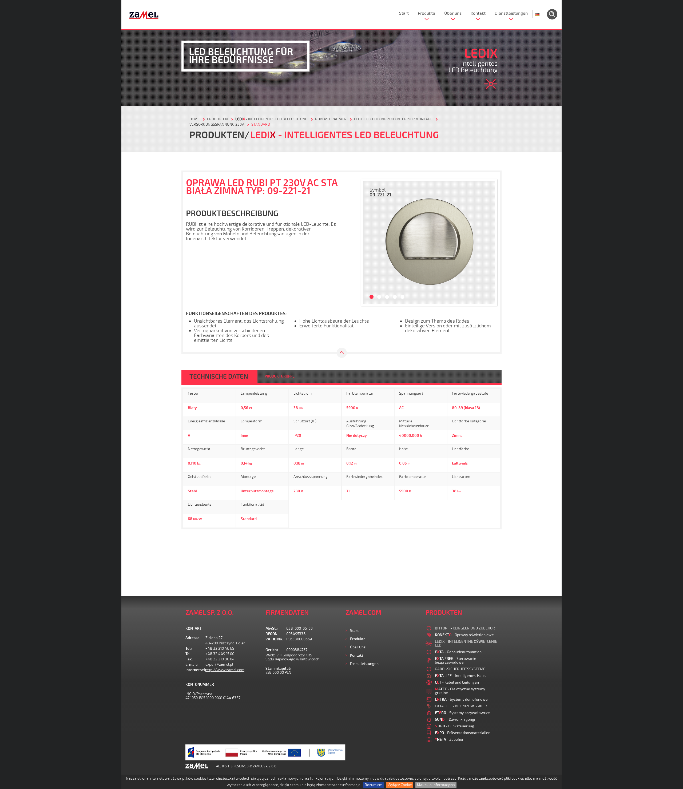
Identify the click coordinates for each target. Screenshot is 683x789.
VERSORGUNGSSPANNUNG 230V (216, 124)
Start (404, 13)
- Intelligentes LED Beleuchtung (271, 119)
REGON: (272, 634)
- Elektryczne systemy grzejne (460, 691)
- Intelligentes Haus (460, 675)
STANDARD (260, 124)
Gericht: (272, 650)
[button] (369, 242)
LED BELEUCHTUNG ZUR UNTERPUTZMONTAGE (393, 119)
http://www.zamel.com (224, 670)
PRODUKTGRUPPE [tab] (280, 376)
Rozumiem (373, 785)
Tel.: (188, 649)
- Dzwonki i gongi (455, 719)
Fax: (189, 659)
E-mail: (191, 665)
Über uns (453, 13)
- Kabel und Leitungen (457, 682)
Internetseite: (195, 670)
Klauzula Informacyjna (436, 785)
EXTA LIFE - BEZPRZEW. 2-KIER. (461, 706)
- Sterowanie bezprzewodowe (455, 660)
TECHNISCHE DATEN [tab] (218, 376)
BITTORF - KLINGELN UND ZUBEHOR (465, 628)
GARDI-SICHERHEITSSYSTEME (460, 669)
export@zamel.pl (219, 664)
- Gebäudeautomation (458, 652)
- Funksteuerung (454, 726)
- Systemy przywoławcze (462, 713)
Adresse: (193, 638)
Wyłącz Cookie (400, 785)
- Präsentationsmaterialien (462, 733)
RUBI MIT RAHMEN (331, 119)
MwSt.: (271, 629)
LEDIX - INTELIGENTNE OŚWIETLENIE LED (466, 643)
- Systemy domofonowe (461, 699)
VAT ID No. (274, 639)
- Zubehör (449, 739)
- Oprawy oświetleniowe (464, 635)
